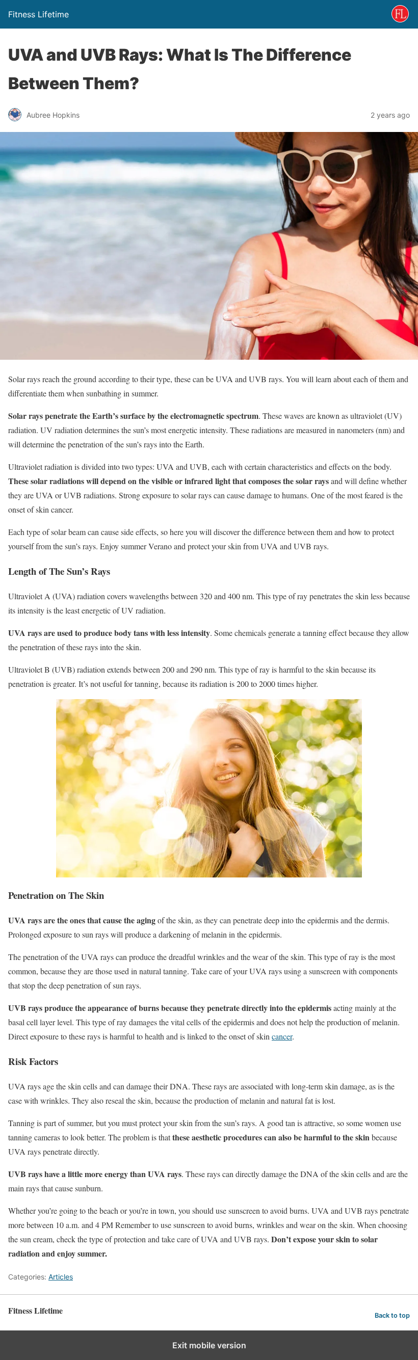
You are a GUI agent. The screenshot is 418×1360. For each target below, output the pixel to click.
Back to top (392, 1315)
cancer (282, 1036)
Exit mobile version (209, 1345)
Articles (60, 1276)
